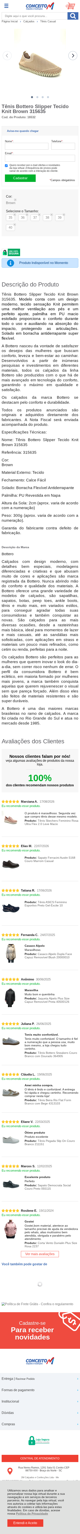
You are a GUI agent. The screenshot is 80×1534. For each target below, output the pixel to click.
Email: (9, 153)
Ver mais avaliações (40, 1254)
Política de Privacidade (32, 1513)
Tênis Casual (48, 21)
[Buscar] (72, 16)
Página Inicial (10, 21)
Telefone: (57, 141)
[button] (32, 97)
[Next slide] (72, 55)
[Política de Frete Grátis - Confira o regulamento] (40, 1304)
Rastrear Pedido (25, 1378)
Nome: (9, 141)
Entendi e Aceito (25, 1523)
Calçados (29, 21)
